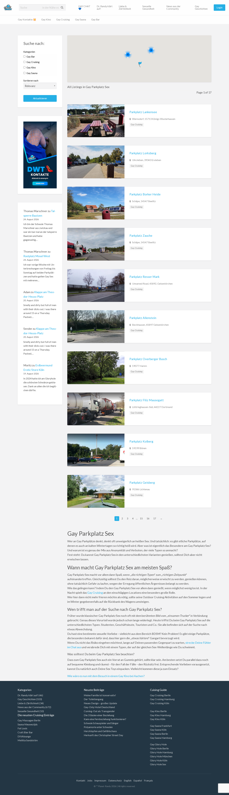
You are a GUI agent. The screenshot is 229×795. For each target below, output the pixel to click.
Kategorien (29, 51)
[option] (215, 792)
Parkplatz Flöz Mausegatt (146, 400)
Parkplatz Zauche (140, 235)
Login (219, 7)
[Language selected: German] (216, 792)
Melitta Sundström (28, 740)
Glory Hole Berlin (159, 748)
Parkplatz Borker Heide (145, 194)
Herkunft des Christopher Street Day (103, 735)
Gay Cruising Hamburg (162, 699)
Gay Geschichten (201, 7)
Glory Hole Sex (158, 764)
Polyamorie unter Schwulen (98, 727)
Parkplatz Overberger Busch (148, 359)
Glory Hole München (161, 756)
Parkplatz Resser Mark (144, 276)
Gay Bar (95, 19)
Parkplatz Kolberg (141, 441)
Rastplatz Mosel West (36, 256)
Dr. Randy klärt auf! (104, 7)
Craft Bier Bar (25, 732)
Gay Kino (46, 19)
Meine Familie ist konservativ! (100, 695)
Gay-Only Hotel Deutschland (99, 707)
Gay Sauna (80, 19)
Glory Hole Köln (158, 760)
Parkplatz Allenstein (142, 318)
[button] (140, 63)
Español (138, 780)
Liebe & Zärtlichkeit (125, 7)
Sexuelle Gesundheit (148, 7)
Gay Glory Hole (158, 744)
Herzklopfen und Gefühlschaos (100, 731)
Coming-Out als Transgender (99, 711)
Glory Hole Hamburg (161, 752)
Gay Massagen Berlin (29, 720)
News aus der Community (173, 7)
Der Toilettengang (93, 699)
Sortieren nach (30, 80)
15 (141, 518)
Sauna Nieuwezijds (28, 724)
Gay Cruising (63, 19)
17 (154, 518)
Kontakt (80, 780)
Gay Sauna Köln (158, 729)
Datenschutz (115, 780)
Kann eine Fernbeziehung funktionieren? (105, 719)
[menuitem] (85, 7)
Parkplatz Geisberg (142, 482)
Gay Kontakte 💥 (27, 19)
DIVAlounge (24, 736)
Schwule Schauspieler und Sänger (101, 723)
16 (148, 518)
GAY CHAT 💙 (84, 7)
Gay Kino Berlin (158, 711)
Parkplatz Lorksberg (142, 153)
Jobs (89, 780)
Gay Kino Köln (157, 719)
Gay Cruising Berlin (160, 695)
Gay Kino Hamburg (160, 715)
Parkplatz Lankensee (143, 112)
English (127, 780)
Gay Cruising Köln (159, 703)
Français (148, 780)
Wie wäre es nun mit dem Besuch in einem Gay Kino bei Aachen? (106, 676)
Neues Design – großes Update (100, 703)
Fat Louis (22, 728)
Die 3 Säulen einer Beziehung (99, 715)
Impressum (100, 780)
